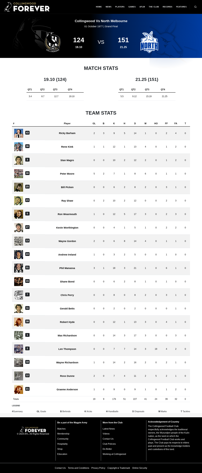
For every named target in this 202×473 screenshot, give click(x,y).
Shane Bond (67, 281)
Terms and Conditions (78, 468)
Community (62, 439)
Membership (63, 434)
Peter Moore (67, 173)
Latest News (109, 429)
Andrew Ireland (67, 254)
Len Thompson (67, 349)
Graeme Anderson (67, 389)
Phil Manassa (67, 268)
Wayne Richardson (67, 362)
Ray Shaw (67, 200)
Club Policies (109, 444)
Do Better (107, 449)
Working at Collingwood (114, 454)
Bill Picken (67, 187)
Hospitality (62, 444)
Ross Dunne (67, 376)
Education (62, 454)
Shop (60, 449)
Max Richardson (67, 335)
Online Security (139, 468)
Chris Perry (67, 295)
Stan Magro (67, 160)
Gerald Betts (67, 308)
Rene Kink (67, 146)
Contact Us (108, 439)
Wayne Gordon (67, 241)
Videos (106, 434)
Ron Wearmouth (67, 214)
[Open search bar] (195, 7)
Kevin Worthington (67, 227)
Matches (61, 429)
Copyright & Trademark (118, 468)
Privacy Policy (98, 468)
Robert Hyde (67, 322)
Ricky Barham (67, 133)
